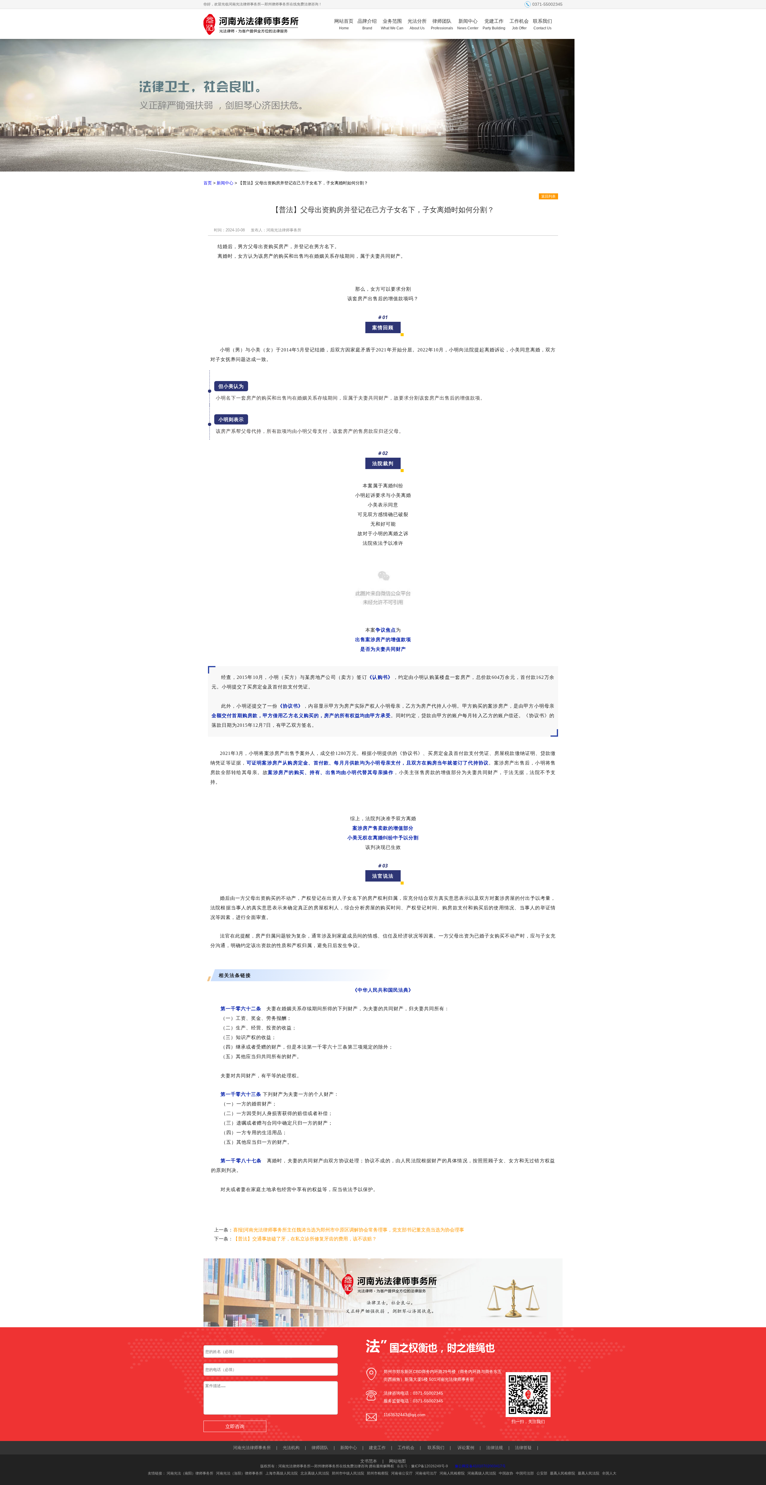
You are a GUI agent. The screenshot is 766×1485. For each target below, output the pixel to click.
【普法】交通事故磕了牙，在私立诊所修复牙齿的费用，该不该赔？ (305, 1238)
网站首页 (343, 24)
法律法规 (494, 1447)
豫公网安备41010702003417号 (480, 1466)
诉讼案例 (466, 1447)
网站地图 (397, 1461)
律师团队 (442, 24)
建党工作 (377, 1447)
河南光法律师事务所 (252, 1447)
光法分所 (417, 24)
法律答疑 (523, 1447)
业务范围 (392, 24)
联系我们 (542, 24)
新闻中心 (467, 24)
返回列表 (548, 196)
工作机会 (519, 24)
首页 (207, 182)
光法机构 (291, 1447)
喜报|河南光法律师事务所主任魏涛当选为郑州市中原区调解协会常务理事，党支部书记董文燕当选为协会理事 (348, 1229)
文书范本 (368, 1461)
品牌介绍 (367, 24)
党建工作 (494, 24)
